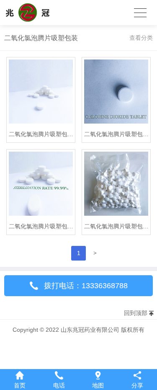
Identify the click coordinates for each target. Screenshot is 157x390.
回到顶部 (135, 313)
